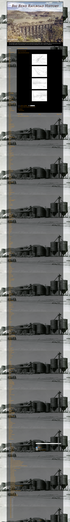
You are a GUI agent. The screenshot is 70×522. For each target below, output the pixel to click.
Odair (10, 310)
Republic (10, 344)
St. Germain (10, 386)
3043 (9, 63)
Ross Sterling (11, 355)
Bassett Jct (10, 120)
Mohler (10, 282)
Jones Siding (11, 242)
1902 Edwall (12, 475)
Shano (10, 374)
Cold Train (10, 150)
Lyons (10, 264)
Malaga (10, 266)
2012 (11, 512)
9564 (9, 91)
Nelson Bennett (11, 300)
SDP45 (40, 447)
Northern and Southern (11, 305)
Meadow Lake (11, 275)
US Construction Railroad (11, 401)
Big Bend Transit (11, 127)
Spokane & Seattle (11, 384)
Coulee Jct (10, 160)
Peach (10, 325)
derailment (10, 176)
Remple (10, 343)
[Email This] (30, 105)
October (12, 449)
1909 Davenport (12, 478)
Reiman (10, 342)
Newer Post (20, 114)
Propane (10, 330)
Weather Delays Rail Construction (15, 490)
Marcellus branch (11, 268)
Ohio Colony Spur (11, 313)
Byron (10, 138)
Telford (10, 393)
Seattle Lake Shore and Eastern (12, 368)
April (11, 457)
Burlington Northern (12, 137)
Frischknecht (11, 205)
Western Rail (11, 424)
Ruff (9, 360)
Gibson (10, 209)
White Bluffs (10, 427)
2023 (11, 498)
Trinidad (10, 398)
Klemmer (10, 246)
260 (9, 57)
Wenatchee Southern (12, 423)
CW (9, 166)
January (12, 497)
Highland (10, 229)
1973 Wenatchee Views (14, 494)
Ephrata (10, 191)
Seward (10, 373)
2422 (9, 56)
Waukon (10, 417)
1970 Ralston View (13, 470)
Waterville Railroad (11, 416)
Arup (9, 112)
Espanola (10, 194)
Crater (10, 161)
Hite (9, 233)
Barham (10, 118)
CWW (10, 168)
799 (9, 83)
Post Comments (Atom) (25, 116)
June (11, 454)
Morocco (10, 291)
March (12, 458)
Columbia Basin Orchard (11, 153)
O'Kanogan (10, 309)
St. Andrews (10, 385)
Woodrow (10, 436)
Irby (9, 235)
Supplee (10, 391)
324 (9, 64)
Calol (9, 139)
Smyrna (10, 379)
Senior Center (11, 371)
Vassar (10, 402)
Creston (10, 162)
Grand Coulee (11, 214)
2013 (11, 511)
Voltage (10, 404)
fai (9, 196)
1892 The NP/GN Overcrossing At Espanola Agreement (18, 465)
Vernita (10, 403)
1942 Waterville (12, 484)
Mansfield (10, 267)
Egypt (10, 187)
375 (9, 71)
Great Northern (11, 219)
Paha (9, 320)
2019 (11, 503)
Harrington (10, 226)
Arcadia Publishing (11, 110)
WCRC (10, 418)
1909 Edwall (12, 473)
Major (10, 265)
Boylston (10, 131)
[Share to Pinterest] (34, 105)
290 (9, 59)
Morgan (10, 290)
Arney (10, 111)
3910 (9, 73)
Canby (10, 140)
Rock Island (10, 351)
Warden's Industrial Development (15, 468)
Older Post (59, 114)
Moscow (10, 292)
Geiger (10, 208)
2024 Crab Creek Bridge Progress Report (16, 485)
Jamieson (10, 236)
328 (9, 65)
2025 (11, 444)
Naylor (10, 298)
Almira (10, 102)
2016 (11, 507)
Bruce (10, 135)
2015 (11, 508)
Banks (10, 117)
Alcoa (10, 101)
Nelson (10, 299)
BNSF (10, 129)
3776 (9, 72)
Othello (10, 318)
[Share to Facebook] (33, 105)
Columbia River (11, 154)
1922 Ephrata (12, 493)
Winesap (10, 433)
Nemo (10, 301)
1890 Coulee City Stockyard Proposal (16, 464)
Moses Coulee (11, 293)
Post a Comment (21, 110)
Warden (10, 409)
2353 (9, 55)
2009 (11, 516)
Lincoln (10, 258)
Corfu (10, 158)
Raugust (10, 338)
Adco (9, 94)
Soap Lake (10, 380)
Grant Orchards (11, 217)
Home (39, 114)
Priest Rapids (11, 329)
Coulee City (10, 159)
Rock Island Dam (11, 352)
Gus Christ (10, 221)
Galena (10, 207)
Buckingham (11, 136)
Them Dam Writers (12, 394)
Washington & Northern (11, 410)
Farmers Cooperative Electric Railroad (12, 200)
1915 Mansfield (12, 488)
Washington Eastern (12, 412)
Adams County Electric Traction (11, 93)
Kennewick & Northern (11, 244)
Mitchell (10, 281)
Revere (10, 345)
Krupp (10, 248)
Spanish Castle (11, 381)
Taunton (10, 392)
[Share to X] (32, 105)
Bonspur (10, 130)
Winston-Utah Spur (12, 434)
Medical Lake (11, 276)
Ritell (9, 346)
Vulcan (10, 405)
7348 (9, 82)
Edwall (10, 186)
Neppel (10, 302)
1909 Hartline (12, 489)
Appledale (10, 108)
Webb (10, 419)
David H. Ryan (11, 170)
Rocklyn (10, 354)
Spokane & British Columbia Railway (11, 383)
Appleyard (10, 109)
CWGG (10, 167)
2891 (9, 58)
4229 (9, 80)
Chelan (10, 148)
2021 (11, 501)
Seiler (10, 370)
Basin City (10, 119)
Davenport (10, 169)
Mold (9, 283)
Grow (9, 220)
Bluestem (10, 128)
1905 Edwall (12, 474)
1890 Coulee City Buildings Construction (16, 463)
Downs (10, 184)
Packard (10, 319)
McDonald (10, 274)
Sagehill (10, 361)
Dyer (9, 185)
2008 (11, 517)
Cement (10, 145)
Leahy (10, 256)
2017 (11, 506)
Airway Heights (11, 100)
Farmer (10, 198)
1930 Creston (12, 483)
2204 (9, 54)
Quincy (10, 334)
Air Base (10, 99)
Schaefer (10, 363)
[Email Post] (29, 105)
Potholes (10, 328)
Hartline (10, 227)
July (11, 453)
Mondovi (10, 285)
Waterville (10, 415)
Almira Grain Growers (12, 103)
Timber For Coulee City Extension (15, 460)
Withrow (10, 435)
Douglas (10, 183)
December (12, 447)
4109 (9, 75)
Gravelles (10, 218)
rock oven (10, 353)
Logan (10, 260)
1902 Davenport (12, 479)
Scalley (10, 362)
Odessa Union (11, 312)
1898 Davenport (12, 480)
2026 (11, 443)
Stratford (10, 390)
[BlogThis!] (31, 105)
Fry (9, 206)
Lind (9, 259)
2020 (11, 502)
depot (10, 175)
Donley (10, 179)
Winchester (10, 432)
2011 (11, 513)
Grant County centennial (11, 216)
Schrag (10, 367)
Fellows (10, 201)
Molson (10, 284)
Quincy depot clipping (12, 336)
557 (9, 81)
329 (9, 66)
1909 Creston (12, 469)
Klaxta (10, 245)
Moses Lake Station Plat (14, 495)
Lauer (10, 255)
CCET (10, 144)
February (12, 459)
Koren (10, 247)
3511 (9, 67)
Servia (10, 372)
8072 (9, 84)
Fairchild (10, 197)
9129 (9, 90)
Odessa (10, 311)
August (12, 452)
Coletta (10, 151)
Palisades (10, 321)
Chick (10, 149)
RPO (9, 359)
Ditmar (10, 177)
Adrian (10, 95)
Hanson (10, 225)
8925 (9, 89)
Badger (10, 116)
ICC (9, 234)
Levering (10, 257)
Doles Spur (10, 178)
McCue (10, 273)
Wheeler (10, 426)
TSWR (10, 399)
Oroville (10, 317)
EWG (9, 195)
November (12, 448)
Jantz (9, 237)
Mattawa (10, 272)
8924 (9, 88)
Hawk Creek (11, 228)
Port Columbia (11, 327)
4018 (9, 74)
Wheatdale (10, 425)
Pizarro (10, 326)
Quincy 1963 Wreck (12, 335)
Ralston (10, 337)
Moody (10, 289)
